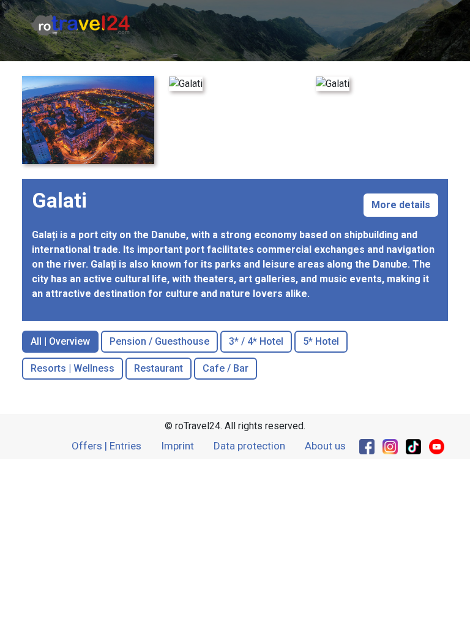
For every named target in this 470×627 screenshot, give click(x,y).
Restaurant (158, 368)
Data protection (249, 446)
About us (325, 446)
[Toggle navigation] (423, 25)
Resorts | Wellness (72, 368)
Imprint (177, 446)
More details (400, 205)
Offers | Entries (106, 446)
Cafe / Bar (225, 368)
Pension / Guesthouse (159, 341)
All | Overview (60, 341)
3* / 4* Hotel (256, 341)
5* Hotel (321, 341)
